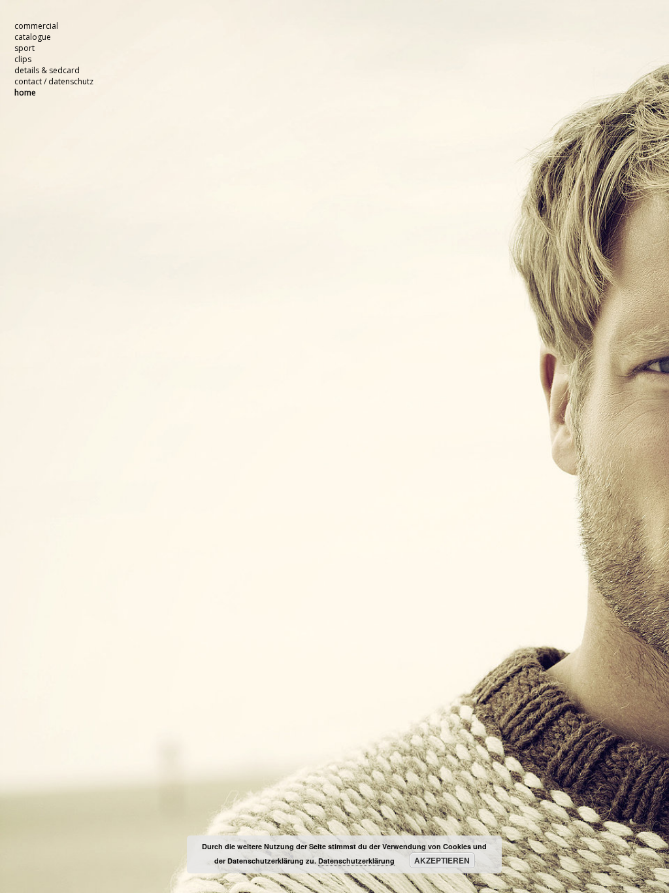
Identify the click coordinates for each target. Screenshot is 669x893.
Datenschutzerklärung (356, 861)
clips (22, 59)
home (25, 92)
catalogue (32, 36)
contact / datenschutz (53, 81)
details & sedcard (47, 70)
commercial (36, 25)
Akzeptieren (442, 860)
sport (24, 48)
